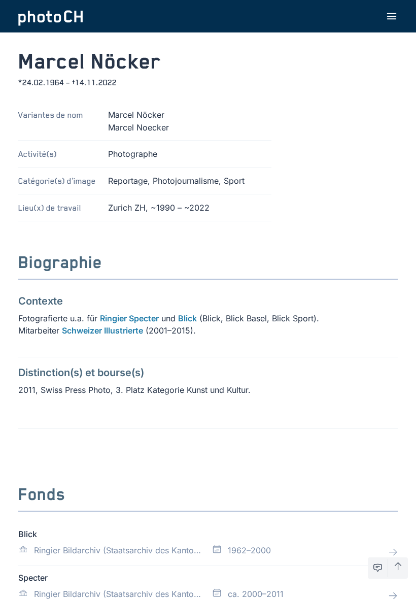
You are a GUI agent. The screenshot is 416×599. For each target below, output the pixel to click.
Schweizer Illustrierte (102, 330)
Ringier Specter (129, 318)
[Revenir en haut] (398, 568)
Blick (187, 318)
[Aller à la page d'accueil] (50, 16)
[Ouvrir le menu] (392, 16)
